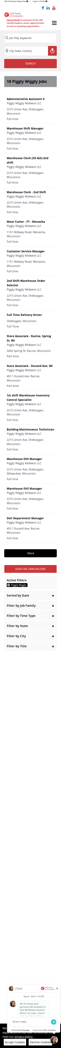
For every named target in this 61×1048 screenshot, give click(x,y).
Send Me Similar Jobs (30, 569)
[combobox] (30, 38)
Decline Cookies (40, 1042)
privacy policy (24, 1036)
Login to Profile (39, 1)
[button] (30, 595)
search (30, 63)
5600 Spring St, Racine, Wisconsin (29, 351)
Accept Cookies (15, 1042)
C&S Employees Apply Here (15, 1)
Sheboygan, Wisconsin (21, 321)
